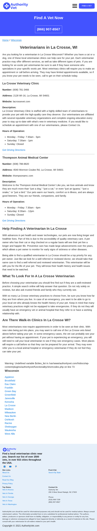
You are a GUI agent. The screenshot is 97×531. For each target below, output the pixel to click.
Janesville (10, 398)
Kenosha (9, 402)
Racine (8, 423)
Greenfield (10, 394)
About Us (5, 472)
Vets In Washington (9, 504)
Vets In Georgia (8, 497)
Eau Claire (10, 384)
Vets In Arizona (7, 490)
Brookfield (10, 380)
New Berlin (10, 416)
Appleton (9, 377)
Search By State (54, 472)
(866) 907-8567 (48, 29)
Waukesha (10, 430)
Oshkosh (9, 419)
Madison (9, 409)
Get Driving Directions (13, 150)
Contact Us (6, 476)
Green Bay (10, 391)
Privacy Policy (7, 483)
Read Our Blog (7, 480)
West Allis (10, 433)
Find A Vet (87, 6)
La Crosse (10, 405)
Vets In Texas (7, 501)
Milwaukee (10, 412)
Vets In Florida (7, 493)
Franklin (9, 387)
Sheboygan (11, 426)
